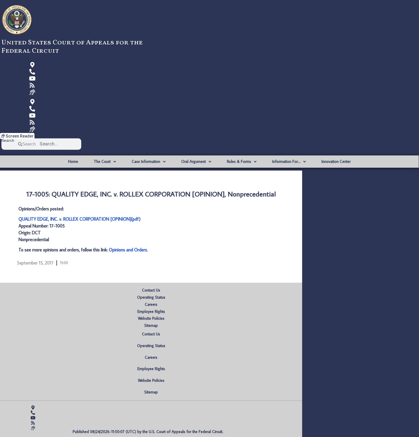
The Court (102, 161)
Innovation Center (336, 161)
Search (7, 140)
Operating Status (151, 297)
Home (73, 161)
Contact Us (151, 290)
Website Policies (151, 318)
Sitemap (151, 325)
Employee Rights (151, 311)
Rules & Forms (239, 161)
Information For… (286, 161)
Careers (151, 304)
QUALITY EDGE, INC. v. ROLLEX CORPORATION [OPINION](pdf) (80, 219)
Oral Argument (193, 161)
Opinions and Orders (128, 250)
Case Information (146, 161)
